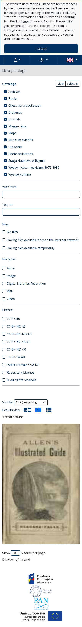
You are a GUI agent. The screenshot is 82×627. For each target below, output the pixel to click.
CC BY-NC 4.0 (16, 326)
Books (13, 98)
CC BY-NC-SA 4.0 (18, 342)
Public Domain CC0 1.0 (23, 365)
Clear (61, 83)
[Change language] (72, 60)
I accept (41, 49)
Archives (14, 92)
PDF (10, 291)
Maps (12, 133)
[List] (27, 410)
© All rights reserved (21, 380)
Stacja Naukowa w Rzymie (26, 161)
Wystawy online (19, 174)
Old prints (15, 147)
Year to (7, 205)
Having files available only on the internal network (43, 240)
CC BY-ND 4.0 (16, 349)
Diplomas (15, 112)
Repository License (20, 372)
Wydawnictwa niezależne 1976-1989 (33, 167)
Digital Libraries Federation (26, 283)
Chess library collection (24, 105)
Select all (72, 83)
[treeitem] (41, 91)
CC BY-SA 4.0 (16, 357)
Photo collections (20, 154)
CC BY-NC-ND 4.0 (19, 334)
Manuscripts (17, 126)
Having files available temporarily (30, 248)
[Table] (48, 410)
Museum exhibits (20, 140)
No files (12, 232)
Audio (11, 268)
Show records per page (23, 553)
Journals (14, 119)
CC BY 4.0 (13, 319)
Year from (9, 187)
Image (11, 276)
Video (11, 299)
